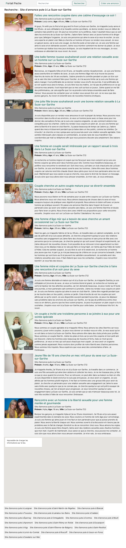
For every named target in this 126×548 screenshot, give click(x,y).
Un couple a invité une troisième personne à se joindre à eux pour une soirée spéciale (77, 315)
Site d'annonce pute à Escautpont (89, 523)
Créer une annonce (110, 3)
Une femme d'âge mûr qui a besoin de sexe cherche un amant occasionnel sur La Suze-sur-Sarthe (72, 220)
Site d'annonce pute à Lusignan (18, 508)
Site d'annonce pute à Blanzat (90, 508)
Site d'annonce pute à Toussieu (18, 513)
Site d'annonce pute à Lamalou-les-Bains (52, 513)
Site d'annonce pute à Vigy (16, 527)
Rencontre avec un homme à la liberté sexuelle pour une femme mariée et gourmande (73, 402)
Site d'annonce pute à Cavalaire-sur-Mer (22, 537)
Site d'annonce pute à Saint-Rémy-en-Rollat (54, 523)
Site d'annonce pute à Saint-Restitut (90, 527)
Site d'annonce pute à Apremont (19, 523)
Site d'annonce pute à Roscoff (54, 532)
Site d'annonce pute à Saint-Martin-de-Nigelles (54, 508)
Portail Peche (13, 3)
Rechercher (79, 3)
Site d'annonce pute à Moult (106, 518)
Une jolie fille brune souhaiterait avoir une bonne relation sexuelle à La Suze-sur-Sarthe (77, 103)
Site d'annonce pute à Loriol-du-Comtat (22, 532)
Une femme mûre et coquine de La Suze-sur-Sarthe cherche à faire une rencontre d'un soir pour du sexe (76, 268)
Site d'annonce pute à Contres (79, 518)
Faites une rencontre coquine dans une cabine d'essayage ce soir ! (75, 15)
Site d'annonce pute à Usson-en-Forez (86, 532)
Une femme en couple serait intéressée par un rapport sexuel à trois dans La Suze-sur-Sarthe (76, 148)
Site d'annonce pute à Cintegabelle (48, 518)
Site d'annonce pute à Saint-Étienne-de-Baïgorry (51, 527)
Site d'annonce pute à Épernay (18, 518)
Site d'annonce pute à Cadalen (85, 513)
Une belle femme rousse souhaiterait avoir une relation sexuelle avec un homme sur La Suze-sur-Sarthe (77, 58)
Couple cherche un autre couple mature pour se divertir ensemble (75, 185)
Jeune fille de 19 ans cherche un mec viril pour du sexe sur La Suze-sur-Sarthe (76, 357)
